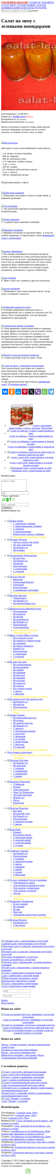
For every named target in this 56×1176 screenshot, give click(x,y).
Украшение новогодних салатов (29, 914)
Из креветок (19, 614)
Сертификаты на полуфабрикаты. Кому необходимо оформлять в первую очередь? (25, 1132)
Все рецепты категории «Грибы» (30, 537)
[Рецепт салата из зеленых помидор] (20, 355)
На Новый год (20, 547)
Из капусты (19, 558)
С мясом (17, 824)
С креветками (20, 569)
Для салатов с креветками (26, 888)
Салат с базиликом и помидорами (18, 986)
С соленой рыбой (22, 843)
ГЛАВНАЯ (34, 2)
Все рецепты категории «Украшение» (32, 917)
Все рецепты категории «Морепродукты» (25, 631)
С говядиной (19, 654)
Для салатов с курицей (24, 890)
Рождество (18, 803)
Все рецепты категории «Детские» (31, 553)
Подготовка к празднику (19, 752)
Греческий (18, 584)
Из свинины (19, 643)
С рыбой (17, 776)
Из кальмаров (20, 611)
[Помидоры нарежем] (12, 193)
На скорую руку (34, 699)
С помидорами (20, 741)
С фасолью (18, 694)
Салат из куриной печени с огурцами (33, 1031)
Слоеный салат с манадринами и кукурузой (23, 943)
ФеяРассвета (19, 116)
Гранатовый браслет (23, 582)
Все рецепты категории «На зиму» (31, 696)
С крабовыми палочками (26, 590)
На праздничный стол (24, 603)
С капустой (19, 733)
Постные (23, 760)
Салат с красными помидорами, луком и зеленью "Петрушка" (31, 426)
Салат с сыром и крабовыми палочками (21, 1080)
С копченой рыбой (22, 837)
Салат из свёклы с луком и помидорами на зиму (31, 437)
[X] (31, 392)
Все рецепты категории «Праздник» (31, 805)
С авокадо (18, 728)
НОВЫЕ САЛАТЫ (36, 5)
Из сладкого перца (22, 688)
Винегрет (18, 579)
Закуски (22, 595)
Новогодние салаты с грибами (28, 534)
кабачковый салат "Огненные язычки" (25, 383)
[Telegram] (51, 392)
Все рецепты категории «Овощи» (30, 749)
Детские (22, 539)
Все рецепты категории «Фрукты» (30, 928)
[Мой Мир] (18, 392)
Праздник (25, 781)
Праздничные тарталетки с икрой (18, 981)
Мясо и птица (31, 635)
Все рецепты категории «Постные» (31, 779)
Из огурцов (19, 680)
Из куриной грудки (23, 638)
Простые (23, 808)
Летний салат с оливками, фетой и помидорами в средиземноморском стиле (26, 1094)
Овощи (21, 715)
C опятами (18, 529)
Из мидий (18, 616)
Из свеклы (18, 686)
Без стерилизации (22, 664)
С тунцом (18, 845)
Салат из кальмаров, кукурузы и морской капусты (28, 1027)
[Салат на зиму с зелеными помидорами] (22, 365)
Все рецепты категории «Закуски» (30, 606)
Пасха (16, 800)
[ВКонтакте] (5, 392)
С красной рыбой (22, 840)
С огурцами (19, 739)
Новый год (18, 648)
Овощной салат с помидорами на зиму (31, 470)
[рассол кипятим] (10, 288)
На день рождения (22, 545)
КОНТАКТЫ (27, 8)
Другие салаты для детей (26, 542)
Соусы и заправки (37, 880)
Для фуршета (19, 598)
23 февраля (18, 784)
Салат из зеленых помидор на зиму (36, 453)
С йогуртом (19, 925)
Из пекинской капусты (24, 718)
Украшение (27, 901)
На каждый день (21, 813)
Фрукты (22, 920)
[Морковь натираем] (12, 230)
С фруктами (19, 874)
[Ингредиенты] (9, 143)
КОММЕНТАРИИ (10, 8)
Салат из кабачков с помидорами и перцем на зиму (31, 448)
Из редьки (18, 720)
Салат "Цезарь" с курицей (14, 1101)
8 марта (17, 787)
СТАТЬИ (21, 5)
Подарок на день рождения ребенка (19, 1050)
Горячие (17, 832)
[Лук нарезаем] (9, 206)
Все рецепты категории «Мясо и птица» (33, 659)
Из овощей (18, 906)
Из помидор (19, 683)
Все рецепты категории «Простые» (31, 827)
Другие (21, 577)
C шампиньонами (22, 531)
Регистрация (7, 1003)
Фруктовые (19, 550)
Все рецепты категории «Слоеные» (31, 877)
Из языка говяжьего (23, 646)
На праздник (19, 765)
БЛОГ (13, 5)
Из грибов (18, 670)
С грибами (18, 768)
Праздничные (20, 566)
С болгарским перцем (24, 731)
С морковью (19, 736)
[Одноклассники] (12, 392)
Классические (20, 587)
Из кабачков (19, 672)
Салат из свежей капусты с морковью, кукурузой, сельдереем (28, 1021)
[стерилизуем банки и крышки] (17, 326)
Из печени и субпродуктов (26, 640)
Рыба (18, 829)
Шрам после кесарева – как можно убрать (22, 1055)
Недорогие (18, 704)
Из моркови (19, 678)
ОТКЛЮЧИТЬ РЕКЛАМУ (14, 2)
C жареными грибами (24, 523)
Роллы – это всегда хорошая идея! (18, 1052)
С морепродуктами (23, 821)
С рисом (17, 691)
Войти (4, 1000)
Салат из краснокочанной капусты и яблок (23, 1085)
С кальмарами (20, 771)
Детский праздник (22, 795)
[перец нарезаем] (10, 219)
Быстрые (17, 811)
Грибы (19, 521)
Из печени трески (22, 835)
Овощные (18, 563)
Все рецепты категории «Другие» (30, 592)
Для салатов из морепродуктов (29, 885)
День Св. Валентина (23, 792)
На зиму (22, 662)
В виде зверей (20, 904)
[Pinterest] (25, 392)
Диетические (30, 555)
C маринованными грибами (27, 526)
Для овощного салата (24, 882)
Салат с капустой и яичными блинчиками (22, 1074)
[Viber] (38, 392)
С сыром (17, 872)
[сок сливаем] (8, 278)
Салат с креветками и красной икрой (20, 975)
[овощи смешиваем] (11, 251)
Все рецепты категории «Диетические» (33, 574)
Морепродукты (33, 608)
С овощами (19, 866)
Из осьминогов (21, 619)
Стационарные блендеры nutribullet (19, 1058)
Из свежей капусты (23, 723)
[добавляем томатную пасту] (16, 307)
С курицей (18, 571)
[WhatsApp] (44, 392)
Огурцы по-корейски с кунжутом (18, 959)
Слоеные (23, 851)
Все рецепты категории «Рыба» (29, 848)
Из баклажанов (21, 667)
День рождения (21, 789)
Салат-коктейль (21, 627)
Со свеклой (19, 747)
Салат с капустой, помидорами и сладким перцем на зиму (31, 464)
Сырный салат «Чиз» (27, 1112)
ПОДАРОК (41, 8)
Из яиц (16, 909)
